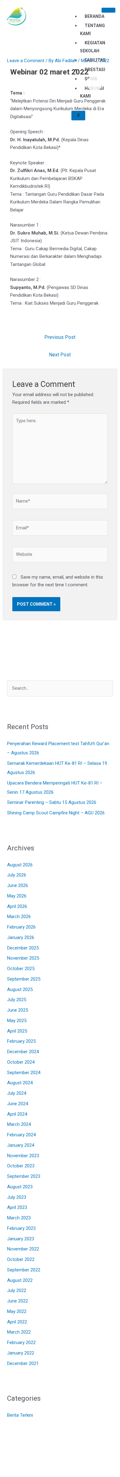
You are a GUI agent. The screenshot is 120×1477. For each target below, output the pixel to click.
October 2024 (20, 1062)
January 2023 (20, 1239)
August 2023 (20, 1187)
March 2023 (19, 1218)
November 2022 (23, 1249)
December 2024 (23, 1051)
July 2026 (16, 875)
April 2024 (17, 1114)
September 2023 (23, 1176)
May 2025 (16, 1020)
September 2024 (23, 1072)
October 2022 (20, 1259)
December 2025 (23, 948)
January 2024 (20, 1145)
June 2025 (17, 1010)
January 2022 (20, 1353)
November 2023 (23, 1155)
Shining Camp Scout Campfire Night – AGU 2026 (56, 813)
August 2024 (20, 1083)
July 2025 (16, 999)
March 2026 (19, 916)
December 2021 (23, 1363)
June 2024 (17, 1103)
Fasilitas (95, 60)
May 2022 (16, 1311)
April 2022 (17, 1322)
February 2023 (21, 1228)
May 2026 (16, 896)
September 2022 (23, 1270)
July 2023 (16, 1197)
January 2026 (20, 937)
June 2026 (17, 885)
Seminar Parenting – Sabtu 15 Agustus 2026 (51, 802)
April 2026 (17, 906)
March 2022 (19, 1332)
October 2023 (20, 1166)
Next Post (60, 355)
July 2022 (16, 1290)
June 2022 (17, 1301)
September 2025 (23, 979)
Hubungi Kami (92, 92)
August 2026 (20, 865)
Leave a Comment (25, 60)
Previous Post (59, 337)
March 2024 (19, 1124)
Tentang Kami (92, 29)
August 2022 (20, 1280)
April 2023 (17, 1207)
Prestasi (95, 69)
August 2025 (20, 989)
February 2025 (21, 1041)
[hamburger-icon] (108, 10)
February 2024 (21, 1135)
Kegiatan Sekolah (92, 46)
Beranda (94, 16)
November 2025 (23, 958)
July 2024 (16, 1093)
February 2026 (21, 927)
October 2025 (20, 968)
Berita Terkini (20, 1415)
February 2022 (21, 1342)
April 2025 (17, 1031)
